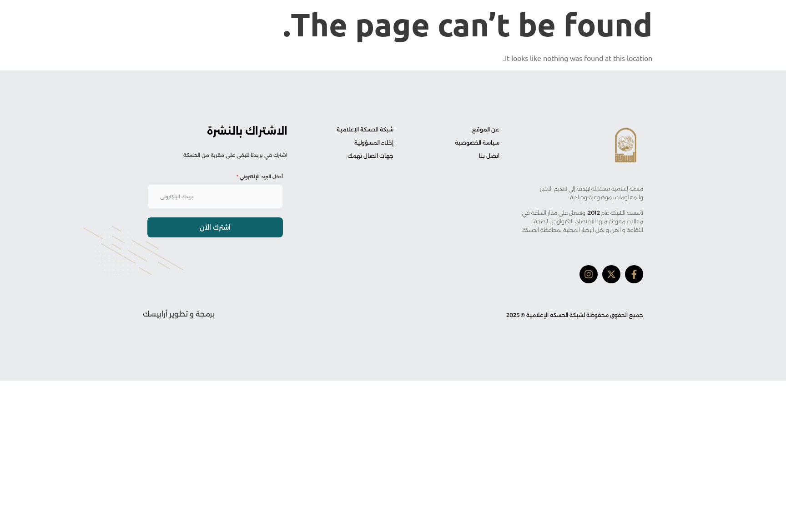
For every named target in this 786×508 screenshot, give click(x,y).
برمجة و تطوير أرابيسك (179, 314)
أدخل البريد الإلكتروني (260, 177)
